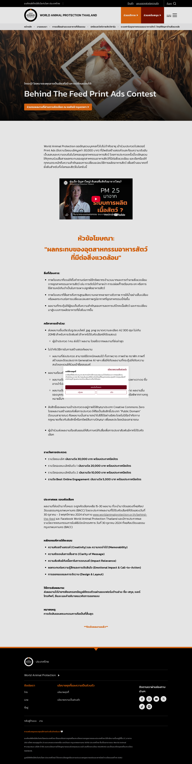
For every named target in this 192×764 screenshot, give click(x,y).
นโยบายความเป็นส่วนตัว (117, 369)
